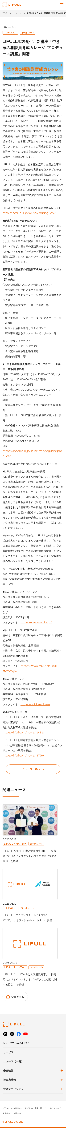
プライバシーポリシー (12, 1108)
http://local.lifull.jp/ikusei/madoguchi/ (29, 212)
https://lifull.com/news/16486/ (24, 732)
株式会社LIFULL (12, 5)
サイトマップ (55, 1108)
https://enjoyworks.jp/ (36, 622)
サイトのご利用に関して (35, 1108)
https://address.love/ (35, 704)
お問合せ (17, 1113)
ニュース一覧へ (31, 769)
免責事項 (6, 1113)
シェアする (17, 996)
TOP (5, 13)
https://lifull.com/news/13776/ (23, 755)
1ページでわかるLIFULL (17, 1043)
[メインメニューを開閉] (61, 4)
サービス (8, 1052)
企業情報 (8, 1070)
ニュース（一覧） (13, 1061)
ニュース (17, 13)
